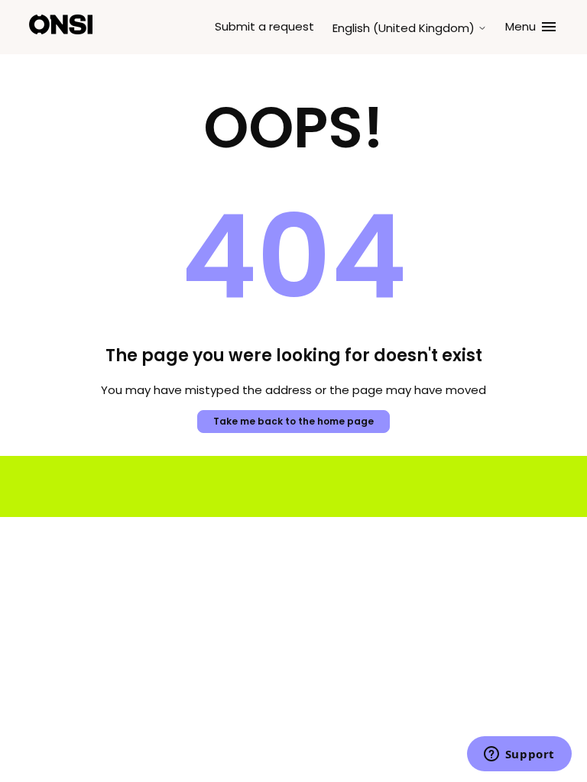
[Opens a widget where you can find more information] (519, 755)
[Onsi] (60, 27)
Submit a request (264, 26)
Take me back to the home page (293, 421)
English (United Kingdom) (405, 27)
